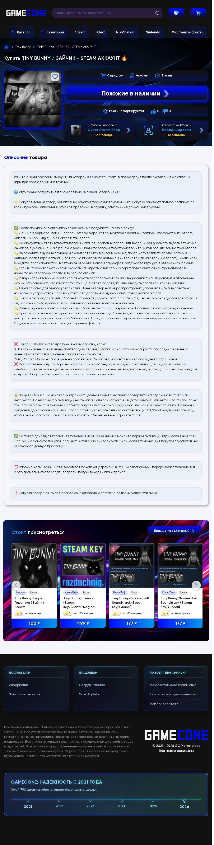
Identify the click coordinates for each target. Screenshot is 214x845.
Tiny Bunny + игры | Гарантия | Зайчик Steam (29, 603)
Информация (18, 685)
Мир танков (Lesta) (187, 32)
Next (196, 585)
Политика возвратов (24, 694)
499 (83, 623)
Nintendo (153, 32)
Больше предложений (172, 531)
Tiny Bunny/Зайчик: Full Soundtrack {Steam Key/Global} (130, 603)
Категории (55, 32)
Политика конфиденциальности (172, 694)
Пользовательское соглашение (173, 685)
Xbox (101, 32)
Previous (16, 585)
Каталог (23, 32)
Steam (80, 32)
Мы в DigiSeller (90, 694)
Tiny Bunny (23, 46)
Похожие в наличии (130, 93)
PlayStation (125, 32)
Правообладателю (163, 704)
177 (131, 623)
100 (34, 623)
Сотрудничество (92, 685)
